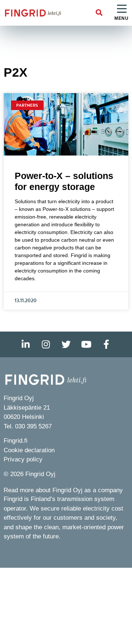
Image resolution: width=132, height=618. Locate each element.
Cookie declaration (29, 450)
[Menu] (121, 9)
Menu (121, 18)
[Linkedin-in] (25, 344)
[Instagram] (46, 344)
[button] (99, 13)
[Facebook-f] (106, 344)
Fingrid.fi (15, 440)
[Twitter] (66, 344)
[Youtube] (86, 344)
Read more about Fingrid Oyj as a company (63, 490)
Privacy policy (23, 459)
